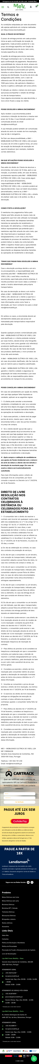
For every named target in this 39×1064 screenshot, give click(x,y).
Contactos (5, 939)
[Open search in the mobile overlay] (8, 7)
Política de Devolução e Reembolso (13, 943)
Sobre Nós (5, 935)
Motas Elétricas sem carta (10, 901)
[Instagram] (32, 882)
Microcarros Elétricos (9, 916)
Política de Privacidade (9, 946)
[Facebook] (28, 882)
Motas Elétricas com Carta (10, 897)
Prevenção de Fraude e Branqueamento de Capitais (18, 950)
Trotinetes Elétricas (8, 912)
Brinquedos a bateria (9, 919)
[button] (2, 7)
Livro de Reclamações (9, 954)
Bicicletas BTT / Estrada (10, 908)
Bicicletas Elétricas (8, 904)
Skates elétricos (7, 923)
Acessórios (5, 926)
